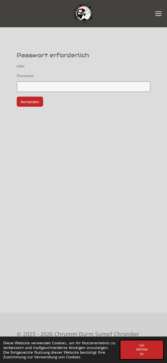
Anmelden (30, 101)
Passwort (25, 75)
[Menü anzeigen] (158, 13)
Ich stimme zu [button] (142, 349)
